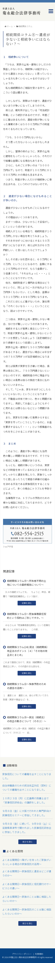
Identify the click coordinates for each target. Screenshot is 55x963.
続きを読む (28, 841)
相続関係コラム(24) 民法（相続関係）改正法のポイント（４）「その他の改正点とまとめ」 (27, 651)
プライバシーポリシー (22, 953)
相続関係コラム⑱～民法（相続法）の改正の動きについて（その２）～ (26, 719)
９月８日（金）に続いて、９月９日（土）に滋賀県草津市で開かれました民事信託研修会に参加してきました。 (26, 828)
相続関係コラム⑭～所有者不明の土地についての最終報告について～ (26, 582)
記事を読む (27, 603)
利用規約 (39, 953)
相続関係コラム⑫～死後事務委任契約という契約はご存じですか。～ (26, 616)
